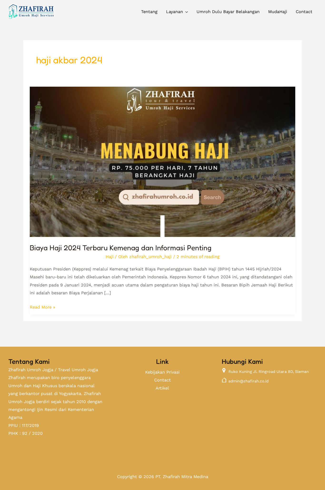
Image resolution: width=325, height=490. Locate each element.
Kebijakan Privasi (162, 372)
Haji (109, 256)
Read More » (42, 306)
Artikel (162, 387)
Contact (162, 379)
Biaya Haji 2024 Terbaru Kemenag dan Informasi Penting (121, 247)
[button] (177, 11)
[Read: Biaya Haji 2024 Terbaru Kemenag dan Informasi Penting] (162, 158)
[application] (185, 11)
